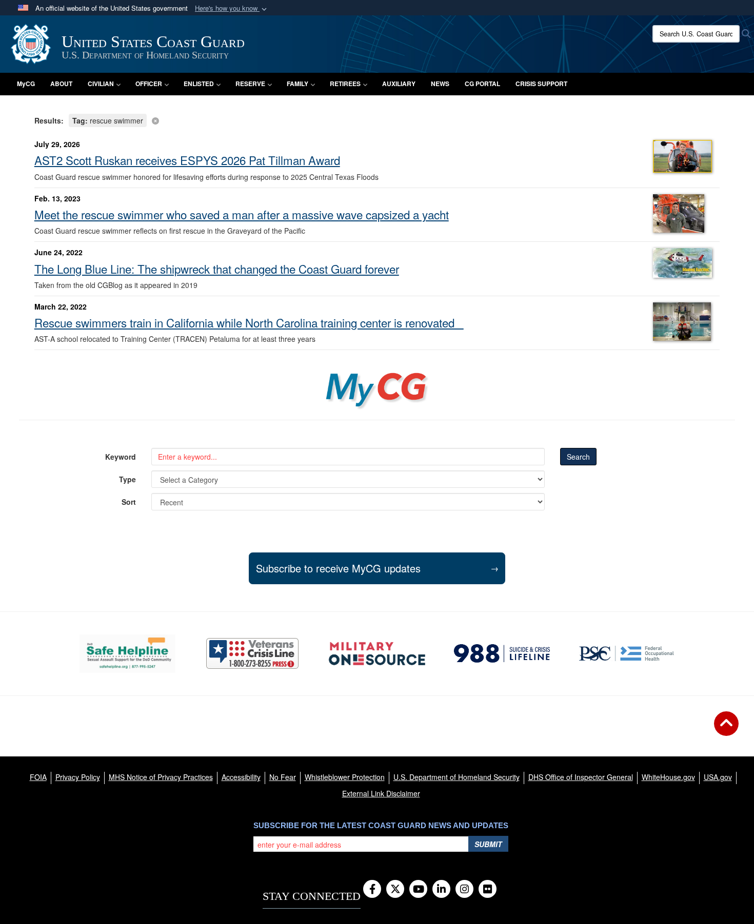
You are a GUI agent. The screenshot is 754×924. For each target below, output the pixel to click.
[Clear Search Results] (377, 120)
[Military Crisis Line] (252, 653)
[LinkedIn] (441, 890)
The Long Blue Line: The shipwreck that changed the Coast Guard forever (216, 268)
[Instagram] (464, 890)
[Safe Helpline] (127, 653)
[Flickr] (488, 890)
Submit (488, 844)
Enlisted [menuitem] (199, 83)
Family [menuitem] (297, 83)
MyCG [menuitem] (26, 83)
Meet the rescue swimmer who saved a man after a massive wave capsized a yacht (241, 214)
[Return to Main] (726, 730)
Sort (129, 502)
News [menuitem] (440, 83)
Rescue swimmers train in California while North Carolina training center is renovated (249, 322)
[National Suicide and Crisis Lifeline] (502, 653)
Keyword (120, 456)
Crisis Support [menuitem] (541, 83)
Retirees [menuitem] (345, 83)
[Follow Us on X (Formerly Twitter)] (395, 890)
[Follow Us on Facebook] (372, 890)
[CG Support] (377, 653)
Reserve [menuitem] (250, 83)
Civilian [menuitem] (101, 83)
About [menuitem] (61, 83)
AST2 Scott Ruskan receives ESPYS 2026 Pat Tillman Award (187, 160)
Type (127, 479)
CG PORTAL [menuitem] (482, 83)
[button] (232, 8)
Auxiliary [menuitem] (398, 83)
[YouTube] (418, 890)
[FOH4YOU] (626, 653)
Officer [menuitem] (148, 83)
